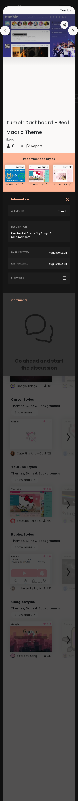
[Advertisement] (16, 401)
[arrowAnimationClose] (5, 31)
